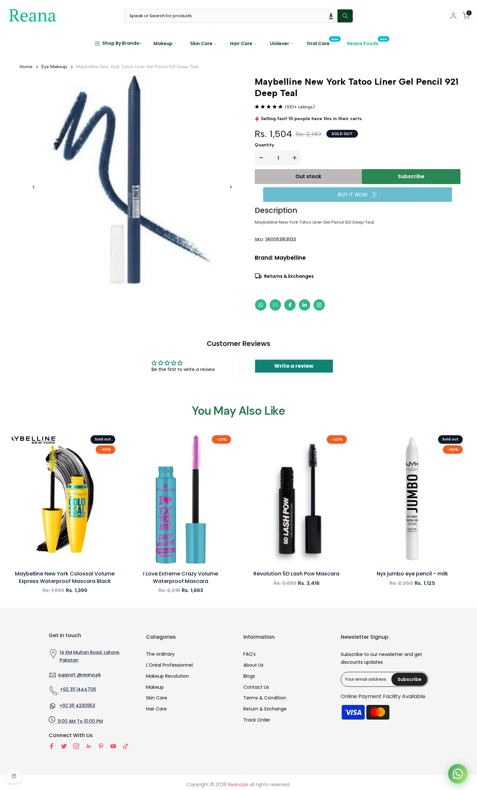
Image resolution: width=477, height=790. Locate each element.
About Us (253, 665)
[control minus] (260, 157)
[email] (275, 305)
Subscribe (411, 176)
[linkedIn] (304, 305)
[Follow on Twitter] (64, 746)
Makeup (163, 43)
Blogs (249, 676)
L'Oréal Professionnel (169, 665)
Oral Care (323, 43)
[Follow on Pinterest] (101, 746)
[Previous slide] (33, 186)
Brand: (280, 258)
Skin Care (201, 43)
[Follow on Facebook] (52, 746)
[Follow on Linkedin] (89, 746)
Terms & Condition (264, 698)
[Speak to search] (330, 15)
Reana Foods (367, 43)
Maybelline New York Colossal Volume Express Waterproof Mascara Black (65, 577)
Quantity (264, 145)
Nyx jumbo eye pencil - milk (412, 573)
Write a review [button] (293, 366)
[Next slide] (230, 186)
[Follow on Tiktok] (125, 746)
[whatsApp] (260, 305)
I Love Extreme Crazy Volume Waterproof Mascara (180, 577)
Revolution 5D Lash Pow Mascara (296, 573)
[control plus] (296, 157)
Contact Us (256, 687)
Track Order (256, 720)
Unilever (279, 43)
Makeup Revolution (167, 676)
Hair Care (241, 43)
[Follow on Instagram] (76, 746)
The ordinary (160, 654)
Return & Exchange (265, 709)
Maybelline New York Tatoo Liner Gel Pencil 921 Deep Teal (137, 66)
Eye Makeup (54, 66)
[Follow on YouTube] (113, 746)
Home (26, 66)
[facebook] (290, 305)
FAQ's (249, 654)
